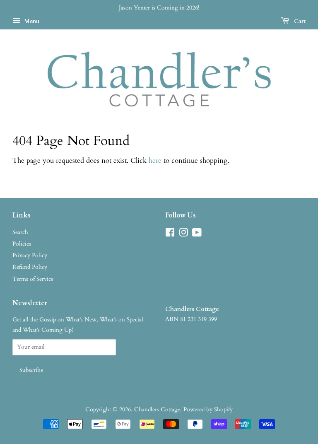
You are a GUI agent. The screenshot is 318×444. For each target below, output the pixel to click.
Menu (30, 21)
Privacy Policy (29, 255)
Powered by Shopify (208, 409)
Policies (21, 244)
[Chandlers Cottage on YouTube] (197, 234)
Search (20, 232)
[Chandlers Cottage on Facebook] (170, 234)
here (155, 160)
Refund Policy (29, 267)
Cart (299, 21)
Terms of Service (32, 279)
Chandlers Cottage (157, 409)
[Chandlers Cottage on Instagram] (183, 234)
